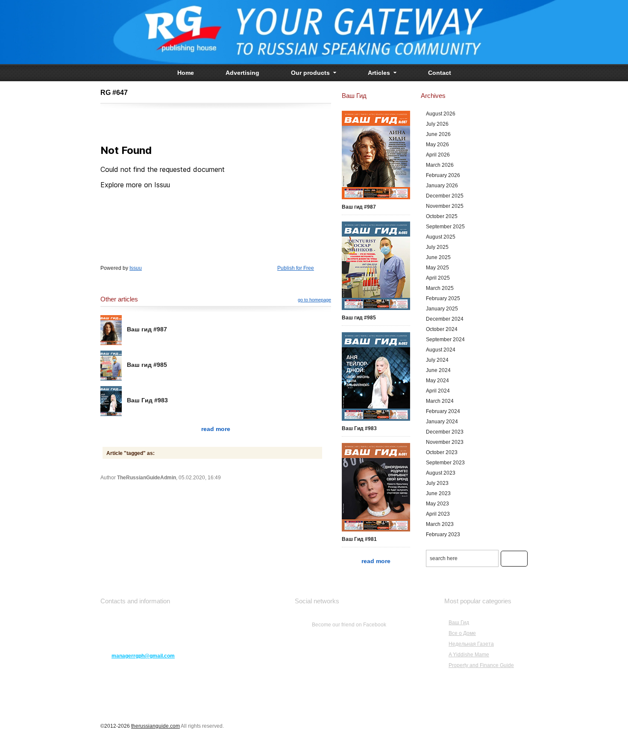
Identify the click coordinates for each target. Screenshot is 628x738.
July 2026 (437, 124)
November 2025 (445, 206)
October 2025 (442, 216)
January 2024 (442, 422)
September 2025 (445, 227)
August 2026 (440, 114)
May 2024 (437, 381)
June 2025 (438, 257)
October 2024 (442, 329)
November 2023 (445, 442)
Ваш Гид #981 (359, 539)
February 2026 (443, 175)
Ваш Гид (459, 623)
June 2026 (438, 134)
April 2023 (438, 514)
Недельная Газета (471, 644)
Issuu (135, 268)
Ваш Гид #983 (147, 400)
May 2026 (437, 145)
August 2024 (440, 350)
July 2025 (437, 247)
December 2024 (445, 319)
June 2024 (438, 370)
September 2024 (445, 339)
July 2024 (437, 360)
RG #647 (114, 92)
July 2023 (437, 483)
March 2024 (440, 401)
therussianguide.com (155, 726)
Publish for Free (295, 268)
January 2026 (442, 186)
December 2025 (445, 196)
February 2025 (443, 298)
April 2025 (438, 278)
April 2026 (438, 155)
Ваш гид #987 (147, 329)
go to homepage (314, 299)
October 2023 (442, 452)
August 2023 (440, 473)
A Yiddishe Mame (469, 655)
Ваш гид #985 (147, 364)
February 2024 (443, 411)
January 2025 (442, 309)
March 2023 (440, 524)
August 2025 (440, 237)
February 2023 (443, 534)
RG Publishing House (314, 32)
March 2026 (440, 165)
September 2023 (445, 463)
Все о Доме (462, 633)
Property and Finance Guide (481, 665)
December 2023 (445, 432)
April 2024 (438, 391)
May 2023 (437, 504)
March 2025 (440, 288)
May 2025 (437, 268)
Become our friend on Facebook (349, 625)
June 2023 (438, 493)
